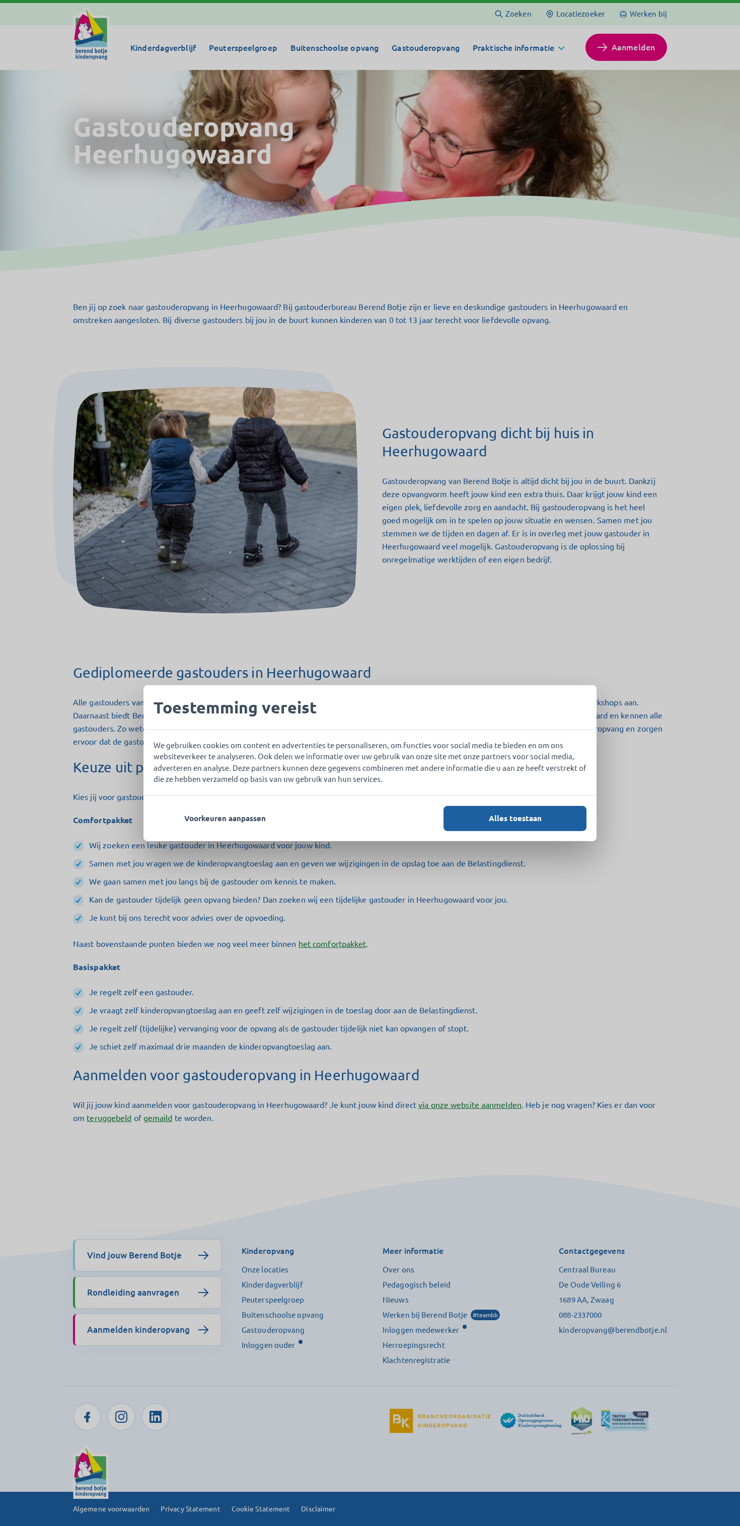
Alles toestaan (515, 818)
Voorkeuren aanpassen (225, 818)
